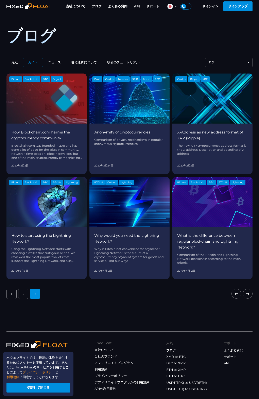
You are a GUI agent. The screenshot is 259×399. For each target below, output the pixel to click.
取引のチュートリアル (123, 62)
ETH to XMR (176, 370)
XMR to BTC (176, 357)
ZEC (157, 79)
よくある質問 (117, 6)
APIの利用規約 (105, 389)
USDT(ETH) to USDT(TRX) (186, 389)
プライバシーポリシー (110, 376)
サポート (152, 6)
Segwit (57, 79)
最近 (15, 62)
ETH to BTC (175, 376)
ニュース (54, 62)
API (137, 6)
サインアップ (238, 6)
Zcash (146, 79)
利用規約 (100, 369)
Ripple (194, 79)
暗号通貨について (84, 62)
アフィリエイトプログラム (113, 363)
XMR (135, 79)
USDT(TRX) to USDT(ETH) (186, 383)
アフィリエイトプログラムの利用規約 (122, 382)
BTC (45, 79)
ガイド (33, 62)
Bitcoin (15, 79)
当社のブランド (105, 356)
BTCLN (57, 182)
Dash (97, 79)
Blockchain (31, 79)
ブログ (97, 6)
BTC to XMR (176, 363)
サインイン (210, 6)
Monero (123, 79)
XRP (205, 79)
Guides (109, 79)
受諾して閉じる (38, 387)
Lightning (72, 182)
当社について (75, 6)
